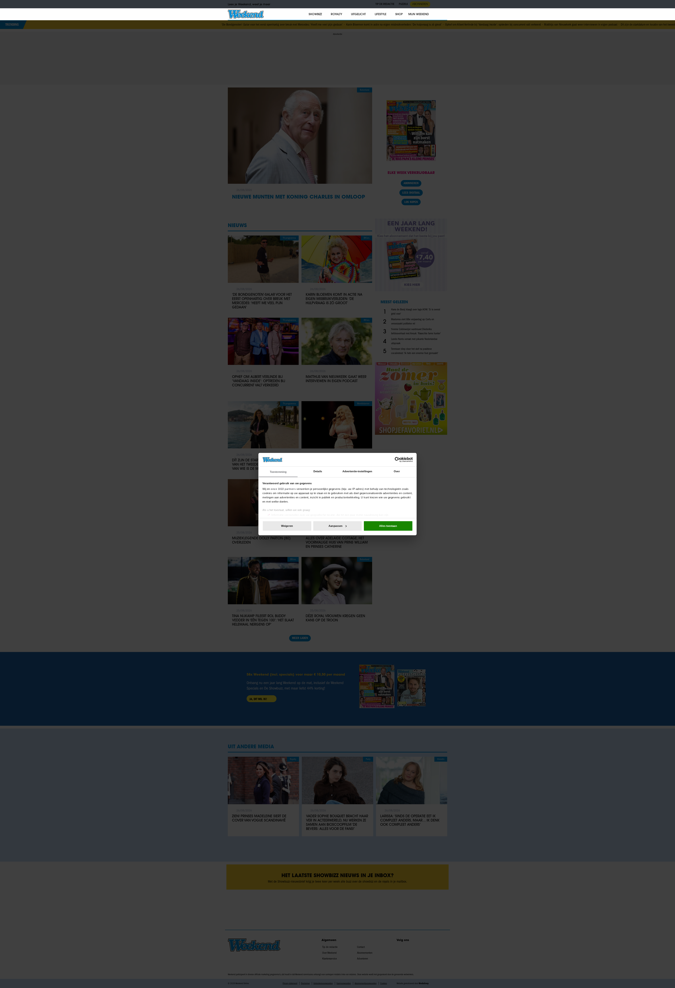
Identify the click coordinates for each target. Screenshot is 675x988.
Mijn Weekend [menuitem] (418, 14)
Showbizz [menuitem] (315, 14)
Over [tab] (397, 471)
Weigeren (287, 525)
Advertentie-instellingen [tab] (357, 471)
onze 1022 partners (283, 488)
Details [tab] (317, 471)
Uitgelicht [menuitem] (358, 14)
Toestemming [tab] (278, 471)
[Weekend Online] (246, 14)
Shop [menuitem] (399, 14)
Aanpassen (335, 525)
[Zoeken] (444, 14)
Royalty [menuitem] (336, 14)
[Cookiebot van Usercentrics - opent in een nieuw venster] (397, 459)
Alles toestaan (388, 525)
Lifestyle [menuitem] (380, 14)
